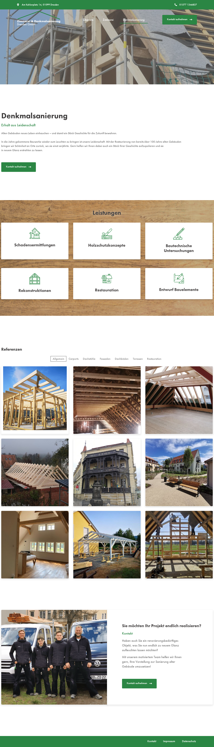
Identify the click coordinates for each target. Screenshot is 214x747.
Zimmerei (108, 20)
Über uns (88, 20)
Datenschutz (189, 741)
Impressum (169, 741)
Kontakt (151, 741)
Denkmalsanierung (134, 20)
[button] (179, 20)
